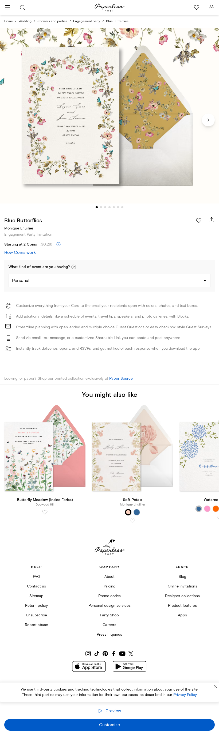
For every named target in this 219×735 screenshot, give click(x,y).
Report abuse (36, 625)
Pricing (109, 586)
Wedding (25, 21)
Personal (20, 280)
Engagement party (86, 21)
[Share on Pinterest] (105, 653)
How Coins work (20, 252)
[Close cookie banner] (215, 686)
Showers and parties (52, 21)
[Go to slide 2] (101, 207)
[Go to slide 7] (122, 207)
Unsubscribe (36, 615)
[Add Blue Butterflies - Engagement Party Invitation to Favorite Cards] (198, 220)
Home (8, 21)
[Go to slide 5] (114, 207)
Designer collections (182, 596)
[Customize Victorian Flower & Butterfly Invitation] (109, 116)
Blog (182, 576)
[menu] (7, 7)
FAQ (36, 576)
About (109, 576)
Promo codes (109, 596)
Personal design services (109, 605)
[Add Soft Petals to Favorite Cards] (132, 521)
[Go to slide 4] (109, 207)
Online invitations (182, 586)
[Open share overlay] (211, 219)
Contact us (36, 586)
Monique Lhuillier (18, 228)
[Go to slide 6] (118, 207)
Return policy (36, 605)
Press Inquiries (109, 634)
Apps (182, 615)
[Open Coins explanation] (58, 244)
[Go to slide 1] (97, 207)
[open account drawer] (211, 7)
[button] (73, 267)
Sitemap (36, 596)
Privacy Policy (185, 694)
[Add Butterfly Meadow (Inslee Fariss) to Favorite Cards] (45, 512)
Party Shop (109, 615)
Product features (182, 605)
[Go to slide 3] (105, 207)
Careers (109, 625)
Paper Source (121, 378)
